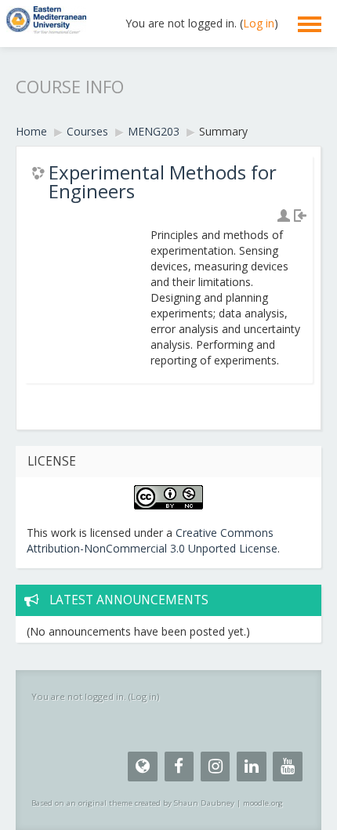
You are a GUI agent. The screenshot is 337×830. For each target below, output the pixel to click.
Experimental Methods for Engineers (163, 182)
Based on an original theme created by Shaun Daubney (132, 803)
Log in (258, 23)
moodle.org (263, 803)
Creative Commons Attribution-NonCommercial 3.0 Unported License (152, 540)
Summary (223, 131)
